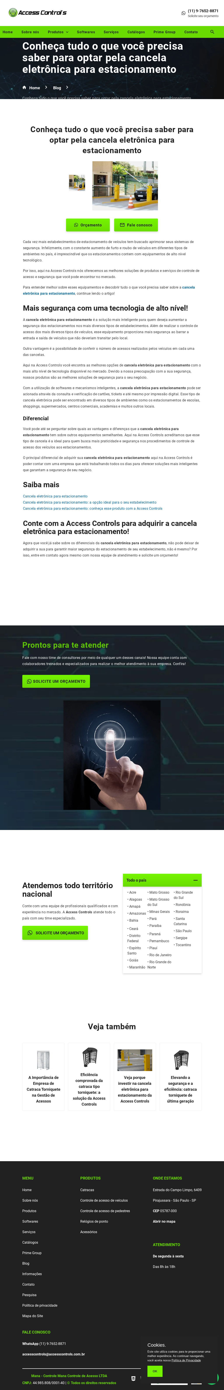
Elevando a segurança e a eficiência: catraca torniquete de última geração (180, 1089)
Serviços (111, 32)
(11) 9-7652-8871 (44, 1344)
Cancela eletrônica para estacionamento (55, 496)
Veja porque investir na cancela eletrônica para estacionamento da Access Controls (135, 1089)
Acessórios (88, 1232)
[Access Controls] (38, 19)
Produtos (56, 32)
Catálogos (136, 32)
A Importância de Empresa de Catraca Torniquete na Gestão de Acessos (43, 1089)
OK (155, 1371)
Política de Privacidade (186, 1360)
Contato (191, 32)
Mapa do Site (32, 1316)
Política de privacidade (39, 1305)
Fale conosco (140, 225)
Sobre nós (30, 32)
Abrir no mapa (164, 1221)
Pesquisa (29, 1295)
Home (8, 32)
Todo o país (136, 880)
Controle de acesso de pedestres (105, 1211)
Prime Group (165, 32)
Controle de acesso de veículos (104, 1200)
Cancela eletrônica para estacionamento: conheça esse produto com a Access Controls (93, 508)
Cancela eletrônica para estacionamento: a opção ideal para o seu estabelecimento (90, 502)
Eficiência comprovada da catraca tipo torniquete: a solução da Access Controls (89, 1089)
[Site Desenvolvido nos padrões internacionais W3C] (134, 1381)
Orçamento (91, 225)
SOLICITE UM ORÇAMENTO (59, 681)
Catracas (87, 1190)
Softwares (86, 32)
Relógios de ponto (94, 1221)
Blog (25, 1263)
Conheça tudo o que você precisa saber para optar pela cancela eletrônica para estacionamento (102, 57)
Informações (32, 1274)
